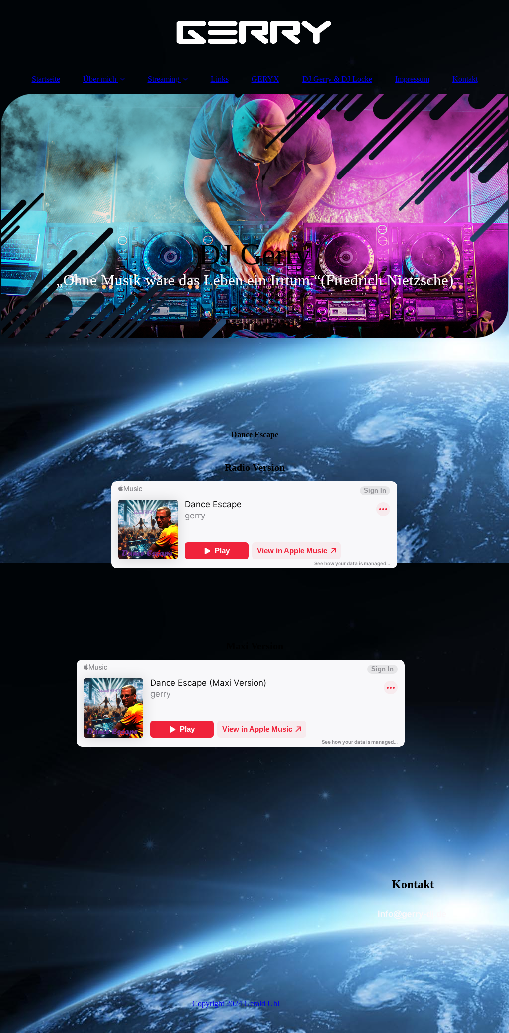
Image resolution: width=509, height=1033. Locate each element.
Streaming (163, 79)
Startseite (46, 79)
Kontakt (465, 79)
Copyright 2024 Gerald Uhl (235, 1003)
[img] (254, 32)
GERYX (265, 79)
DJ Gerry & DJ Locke (337, 79)
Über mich (99, 79)
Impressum (412, 79)
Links (220, 79)
